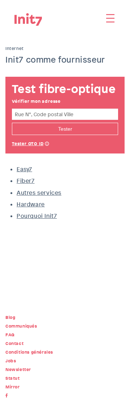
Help (47, 144)
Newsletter (18, 369)
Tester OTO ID (27, 144)
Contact (14, 343)
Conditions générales (29, 352)
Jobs (10, 361)
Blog (10, 317)
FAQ (10, 335)
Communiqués (21, 326)
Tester (65, 129)
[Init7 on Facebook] (8, 395)
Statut (12, 378)
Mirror (12, 387)
